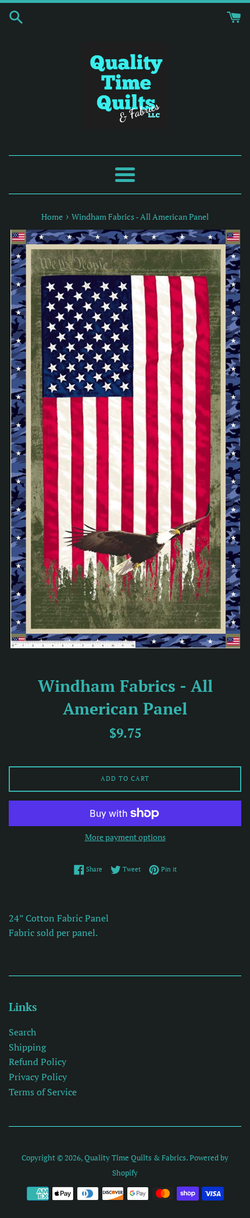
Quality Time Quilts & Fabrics (135, 1158)
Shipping (27, 1047)
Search (22, 1032)
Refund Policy (37, 1061)
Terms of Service (43, 1091)
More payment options (125, 836)
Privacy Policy (38, 1076)
